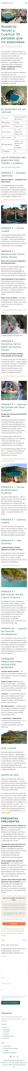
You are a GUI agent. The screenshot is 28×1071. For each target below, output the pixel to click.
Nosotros (6, 1038)
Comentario (4, 956)
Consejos (6, 1032)
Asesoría (6, 1034)
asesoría (23, 720)
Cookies (6, 1050)
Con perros (4, 931)
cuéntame (4, 810)
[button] (26, 3)
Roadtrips (10, 47)
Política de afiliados (9, 1053)
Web (2, 989)
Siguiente (24, 940)
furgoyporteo (7, 3)
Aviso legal (7, 1046)
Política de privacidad (10, 1048)
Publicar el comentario (10, 1002)
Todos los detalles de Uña (11, 565)
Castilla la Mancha (10, 929)
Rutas (5, 1027)
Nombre (3, 977)
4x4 (2, 929)
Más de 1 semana (18, 47)
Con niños (20, 929)
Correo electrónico (6, 983)
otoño (15, 933)
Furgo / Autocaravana (16, 931)
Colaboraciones (8, 1036)
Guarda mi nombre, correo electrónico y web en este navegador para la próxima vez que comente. (13, 997)
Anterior (3, 940)
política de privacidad (17, 914)
